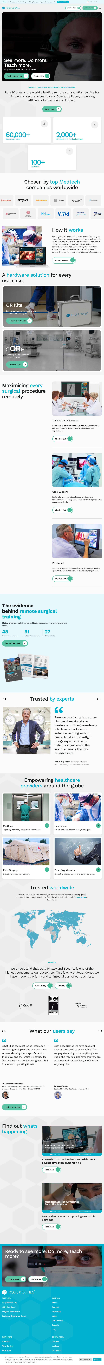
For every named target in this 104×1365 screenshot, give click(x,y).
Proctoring (58, 563)
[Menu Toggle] (100, 8)
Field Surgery (10, 870)
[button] (98, 698)
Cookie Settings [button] (85, 1359)
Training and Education (65, 420)
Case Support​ (60, 491)
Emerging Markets (65, 870)
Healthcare (61, 826)
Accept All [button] (97, 1359)
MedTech (8, 826)
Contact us (81, 897)
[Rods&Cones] (11, 8)
